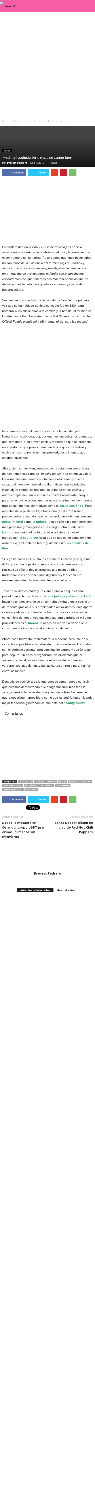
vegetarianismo (13, 789)
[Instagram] (51, 878)
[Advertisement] (47, 64)
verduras (31, 789)
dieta (62, 781)
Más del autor (66, 890)
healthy (85, 781)
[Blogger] (39, 878)
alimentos (25, 781)
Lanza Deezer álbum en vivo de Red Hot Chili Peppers (74, 827)
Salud (7, 150)
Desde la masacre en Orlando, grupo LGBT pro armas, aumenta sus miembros (23, 829)
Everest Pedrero (17, 162)
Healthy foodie (12, 785)
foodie (73, 781)
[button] (88, 6)
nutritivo (31, 785)
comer (39, 781)
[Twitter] (56, 878)
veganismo (62, 785)
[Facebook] (45, 878)
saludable (47, 785)
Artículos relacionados (35, 890)
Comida (51, 781)
